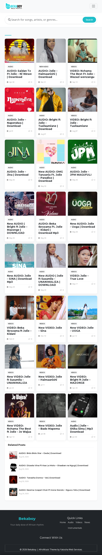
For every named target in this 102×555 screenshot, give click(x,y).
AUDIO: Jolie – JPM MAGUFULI (81, 173)
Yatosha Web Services (71, 549)
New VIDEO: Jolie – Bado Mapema (50, 427)
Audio (71, 522)
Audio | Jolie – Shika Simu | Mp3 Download (81, 428)
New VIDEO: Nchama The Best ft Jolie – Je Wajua (19, 428)
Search (89, 19)
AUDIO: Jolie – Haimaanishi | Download (48, 74)
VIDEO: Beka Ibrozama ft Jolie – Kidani (19, 330)
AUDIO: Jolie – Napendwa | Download (16, 122)
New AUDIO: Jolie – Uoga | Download (82, 225)
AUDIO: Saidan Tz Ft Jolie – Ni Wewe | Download (19, 74)
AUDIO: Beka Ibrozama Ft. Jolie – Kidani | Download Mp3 (50, 228)
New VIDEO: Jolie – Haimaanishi (50, 378)
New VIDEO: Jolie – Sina (50, 329)
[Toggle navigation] (93, 6)
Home (63, 522)
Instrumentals (75, 527)
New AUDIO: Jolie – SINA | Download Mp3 (19, 278)
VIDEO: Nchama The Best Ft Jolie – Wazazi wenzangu (82, 74)
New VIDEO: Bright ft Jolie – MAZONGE (80, 379)
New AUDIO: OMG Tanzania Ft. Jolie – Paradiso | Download (50, 176)
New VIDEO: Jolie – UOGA (82, 329)
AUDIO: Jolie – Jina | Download (17, 173)
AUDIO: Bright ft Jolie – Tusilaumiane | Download (49, 124)
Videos (79, 522)
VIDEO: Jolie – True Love (79, 277)
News (87, 522)
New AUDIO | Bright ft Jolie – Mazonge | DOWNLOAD (17, 228)
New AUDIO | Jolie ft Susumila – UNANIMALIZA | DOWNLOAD (50, 280)
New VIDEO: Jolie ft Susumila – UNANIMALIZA (19, 379)
